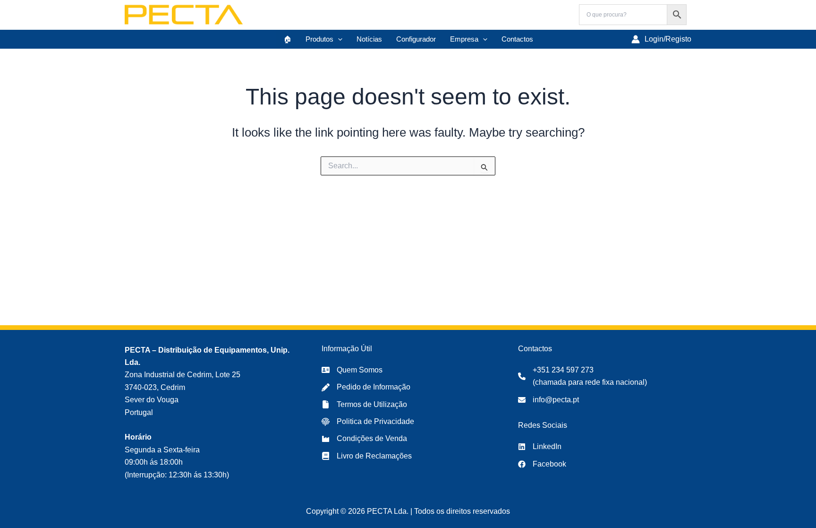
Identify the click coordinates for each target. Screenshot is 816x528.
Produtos (319, 39)
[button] (337, 39)
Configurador (416, 39)
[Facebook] (542, 464)
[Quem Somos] (352, 370)
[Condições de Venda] (364, 439)
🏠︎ (287, 39)
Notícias (369, 39)
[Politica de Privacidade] (368, 421)
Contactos (517, 39)
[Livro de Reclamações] (367, 456)
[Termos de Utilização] (364, 404)
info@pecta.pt (556, 400)
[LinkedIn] (539, 447)
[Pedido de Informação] (366, 387)
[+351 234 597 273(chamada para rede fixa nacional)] (582, 376)
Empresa (464, 39)
